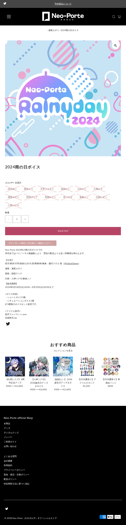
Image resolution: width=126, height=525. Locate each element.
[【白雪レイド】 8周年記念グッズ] (15, 366)
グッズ (7, 428)
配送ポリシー (10, 479)
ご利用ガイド (10, 441)
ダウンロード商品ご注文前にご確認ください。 (30, 243)
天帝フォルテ (47, 189)
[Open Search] (113, 16)
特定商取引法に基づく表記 (16, 483)
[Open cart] (119, 17)
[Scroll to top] (119, 518)
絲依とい (65, 189)
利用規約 (8, 465)
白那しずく (101, 197)
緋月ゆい (12, 189)
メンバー (8, 437)
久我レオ (98, 189)
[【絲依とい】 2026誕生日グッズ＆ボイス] (63, 366)
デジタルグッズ (11, 432)
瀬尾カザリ (53, 30)
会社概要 (8, 461)
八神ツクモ (13, 205)
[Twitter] (5, 4)
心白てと (81, 189)
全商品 (7, 423)
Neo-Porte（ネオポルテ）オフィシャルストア (34, 518)
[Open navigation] (19, 16)
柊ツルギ (68, 197)
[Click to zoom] (115, 45)
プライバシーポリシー (14, 470)
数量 (7, 212)
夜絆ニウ (28, 189)
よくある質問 (10, 456)
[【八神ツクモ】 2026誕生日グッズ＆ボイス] (39, 366)
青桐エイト (50, 197)
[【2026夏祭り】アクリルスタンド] (87, 366)
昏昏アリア (32, 197)
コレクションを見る (63, 350)
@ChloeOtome (71, 263)
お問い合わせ (10, 446)
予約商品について (63, 3)
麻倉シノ (84, 197)
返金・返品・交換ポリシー (16, 474)
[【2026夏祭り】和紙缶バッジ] (111, 366)
